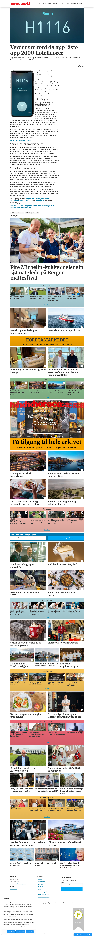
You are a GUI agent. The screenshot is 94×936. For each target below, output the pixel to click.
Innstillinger (11, 931)
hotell (13, 212)
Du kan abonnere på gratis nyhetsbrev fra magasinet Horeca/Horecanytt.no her (32, 207)
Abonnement (48, 3)
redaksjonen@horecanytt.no (18, 884)
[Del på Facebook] (78, 66)
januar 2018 (35, 212)
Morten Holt (13, 889)
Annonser (61, 3)
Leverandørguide (42, 892)
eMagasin (79, 3)
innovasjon (20, 212)
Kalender (40, 889)
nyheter (27, 212)
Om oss (67, 3)
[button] (13, 294)
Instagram (39, 201)
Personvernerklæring (43, 894)
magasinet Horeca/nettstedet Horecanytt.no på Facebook (29, 200)
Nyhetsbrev (73, 3)
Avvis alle (29, 931)
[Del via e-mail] (82, 66)
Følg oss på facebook (43, 897)
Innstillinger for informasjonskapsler (82, 934)
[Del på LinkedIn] (80, 66)
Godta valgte (21, 931)
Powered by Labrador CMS (47, 934)
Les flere (47, 305)
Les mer (42, 905)
